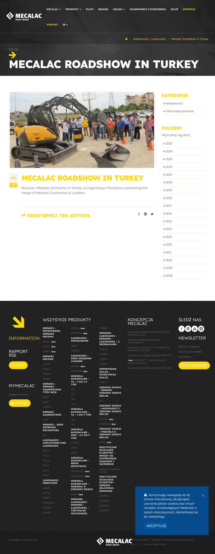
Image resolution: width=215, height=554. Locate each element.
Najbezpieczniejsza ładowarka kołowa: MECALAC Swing (149, 333)
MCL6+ (46, 470)
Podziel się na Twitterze (152, 214)
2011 (168, 252)
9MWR (46, 368)
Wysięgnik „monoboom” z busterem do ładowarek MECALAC (149, 349)
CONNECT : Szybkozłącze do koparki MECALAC (147, 361)
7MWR (46, 364)
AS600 (46, 488)
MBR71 (102, 382)
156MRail (104, 505)
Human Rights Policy (155, 544)
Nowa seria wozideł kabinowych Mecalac (150, 367)
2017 (168, 206)
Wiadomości (174, 103)
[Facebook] (181, 329)
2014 (168, 229)
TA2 (73, 394)
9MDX (74, 452)
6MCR (46, 397)
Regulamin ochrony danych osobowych (173, 539)
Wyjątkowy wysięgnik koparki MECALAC (149, 355)
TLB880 (103, 354)
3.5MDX (75, 442)
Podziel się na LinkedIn (145, 214)
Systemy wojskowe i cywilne (110, 470)
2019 (168, 190)
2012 (168, 244)
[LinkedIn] (188, 329)
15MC (46, 419)
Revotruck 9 (80, 476)
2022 (168, 167)
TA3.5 (74, 404)
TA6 (73, 419)
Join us (133, 544)
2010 (168, 260)
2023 (168, 159)
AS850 (46, 497)
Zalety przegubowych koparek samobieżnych (144, 341)
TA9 (73, 424)
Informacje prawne (138, 539)
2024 (169, 151)
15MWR (47, 378)
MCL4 (46, 455)
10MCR (46, 406)
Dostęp (18, 365)
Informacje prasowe (179, 111)
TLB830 (103, 328)
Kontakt (52, 24)
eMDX (77, 494)
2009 (169, 268)
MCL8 (46, 475)
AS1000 (47, 507)
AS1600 (47, 512)
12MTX (49, 346)
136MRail (104, 500)
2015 (168, 221)
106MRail (104, 495)
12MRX (49, 351)
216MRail (104, 510)
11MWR (47, 373)
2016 (168, 213)
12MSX (49, 341)
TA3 (73, 399)
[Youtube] (194, 329)
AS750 (46, 492)
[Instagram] (201, 329)
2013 (168, 237)
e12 (44, 435)
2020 (169, 182)
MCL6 (46, 465)
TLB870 (103, 349)
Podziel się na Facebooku (139, 214)
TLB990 (103, 364)
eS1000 (78, 328)
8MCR (46, 402)
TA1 (73, 389)
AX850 (74, 345)
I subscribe (196, 365)
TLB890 (103, 359)
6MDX (74, 447)
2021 (168, 174)
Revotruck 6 (80, 471)
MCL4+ (46, 460)
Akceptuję (156, 526)
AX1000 (75, 350)
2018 (168, 198)
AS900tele (48, 502)
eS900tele (79, 333)
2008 (169, 276)
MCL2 (46, 450)
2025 (168, 143)
